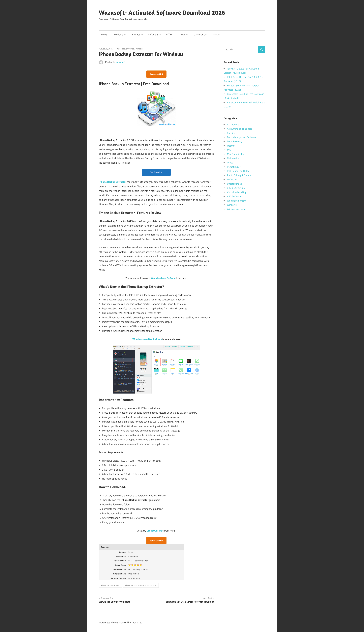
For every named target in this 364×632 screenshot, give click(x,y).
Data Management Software (242, 137)
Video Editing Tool (236, 188)
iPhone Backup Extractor (111, 585)
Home (104, 34)
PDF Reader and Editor (238, 171)
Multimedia (233, 158)
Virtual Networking (236, 192)
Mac (183, 34)
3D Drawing (233, 124)
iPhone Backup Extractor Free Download (141, 585)
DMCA (216, 34)
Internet (136, 34)
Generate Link (156, 74)
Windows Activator (236, 209)
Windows (118, 34)
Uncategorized (234, 184)
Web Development (236, 201)
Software (153, 34)
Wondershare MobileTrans (147, 339)
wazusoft (121, 62)
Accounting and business (239, 129)
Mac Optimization (236, 154)
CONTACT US (200, 34)
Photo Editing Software (239, 175)
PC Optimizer (233, 167)
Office (169, 34)
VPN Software (234, 196)
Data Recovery (122, 48)
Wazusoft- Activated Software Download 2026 (162, 12)
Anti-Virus (232, 133)
